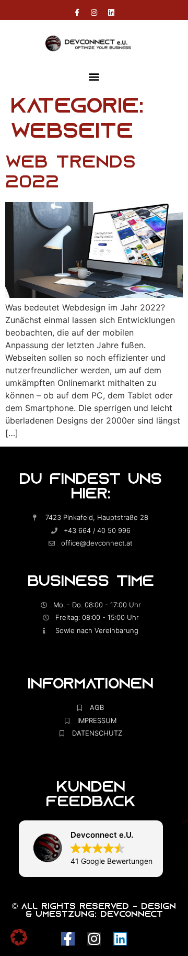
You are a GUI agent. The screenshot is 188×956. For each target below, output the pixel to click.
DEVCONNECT (131, 915)
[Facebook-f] (76, 12)
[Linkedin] (111, 12)
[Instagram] (94, 12)
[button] (94, 76)
